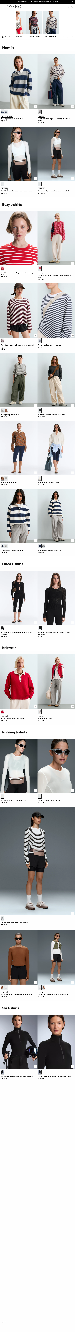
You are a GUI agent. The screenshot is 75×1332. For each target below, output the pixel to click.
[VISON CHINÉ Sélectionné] (40, 112)
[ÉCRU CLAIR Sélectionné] (40, 478)
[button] (72, 6)
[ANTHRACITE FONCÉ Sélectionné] (40, 410)
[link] (69, 7)
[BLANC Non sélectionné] (6, 478)
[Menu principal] (3, 6)
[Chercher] (65, 6)
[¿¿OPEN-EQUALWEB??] (5, 1321)
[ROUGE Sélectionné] (2, 268)
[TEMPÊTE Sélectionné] (40, 340)
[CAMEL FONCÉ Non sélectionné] (43, 987)
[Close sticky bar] (73, 2)
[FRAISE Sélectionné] (2, 711)
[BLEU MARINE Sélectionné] (2, 546)
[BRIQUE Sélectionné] (2, 478)
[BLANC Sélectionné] (2, 184)
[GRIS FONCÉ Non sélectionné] (6, 546)
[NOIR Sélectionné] (2, 628)
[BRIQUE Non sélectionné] (6, 410)
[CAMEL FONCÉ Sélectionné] (2, 987)
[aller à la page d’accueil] (14, 6)
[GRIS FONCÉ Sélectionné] (2, 112)
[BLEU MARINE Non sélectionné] (6, 112)
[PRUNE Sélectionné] (2, 340)
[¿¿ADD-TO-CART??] (35, 106)
